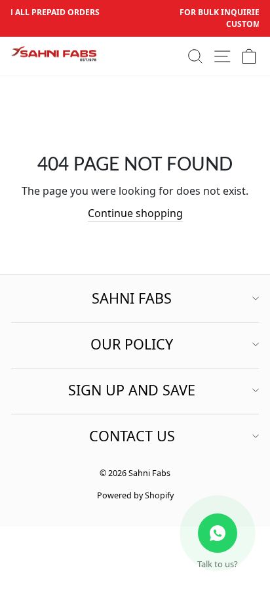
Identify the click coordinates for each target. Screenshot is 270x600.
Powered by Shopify (135, 495)
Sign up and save (131, 389)
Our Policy (131, 343)
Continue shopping (135, 213)
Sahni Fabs (132, 298)
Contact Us (132, 435)
